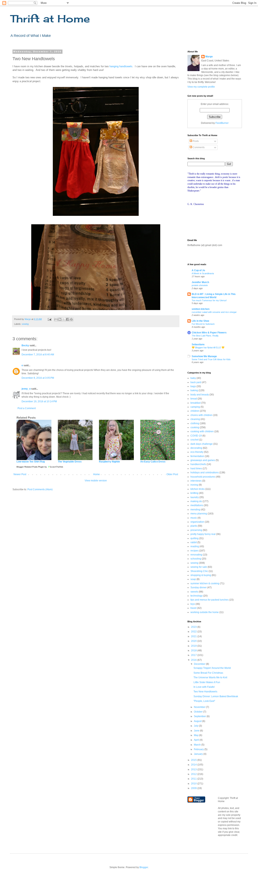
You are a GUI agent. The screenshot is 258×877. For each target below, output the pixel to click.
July (196, 725)
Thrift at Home (50, 18)
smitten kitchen (200, 309)
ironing (194, 484)
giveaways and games (202, 460)
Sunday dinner (198, 587)
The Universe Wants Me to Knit (210, 677)
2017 (194, 655)
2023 (194, 627)
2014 (194, 764)
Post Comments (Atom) (40, 489)
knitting (194, 493)
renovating (196, 554)
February (199, 749)
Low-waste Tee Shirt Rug (31, 461)
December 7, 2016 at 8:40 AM (38, 354)
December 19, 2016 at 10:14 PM (39, 401)
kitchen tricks (197, 489)
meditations (196, 505)
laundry (194, 497)
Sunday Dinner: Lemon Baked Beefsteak (216, 696)
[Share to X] (64, 319)
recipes (194, 550)
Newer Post (20, 474)
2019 (194, 645)
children (194, 411)
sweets (194, 591)
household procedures (202, 476)
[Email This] (56, 319)
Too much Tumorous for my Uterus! (209, 300)
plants (193, 525)
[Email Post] (49, 319)
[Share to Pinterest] (71, 319)
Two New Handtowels (205, 691)
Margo (209, 56)
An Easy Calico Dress (152, 461)
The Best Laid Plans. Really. (205, 335)
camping (195, 406)
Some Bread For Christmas (208, 672)
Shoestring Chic (199, 571)
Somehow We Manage (204, 356)
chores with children (201, 415)
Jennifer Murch (200, 282)
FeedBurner (222, 123)
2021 (194, 636)
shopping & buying (200, 575)
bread (193, 398)
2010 (194, 783)
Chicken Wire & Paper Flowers (209, 332)
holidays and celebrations (204, 472)
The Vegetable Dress (70, 461)
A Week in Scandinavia (203, 273)
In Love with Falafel (204, 687)
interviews (196, 480)
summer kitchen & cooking (204, 583)
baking (194, 390)
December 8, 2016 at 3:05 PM (38, 377)
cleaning (195, 419)
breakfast (195, 402)
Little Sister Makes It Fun (207, 682)
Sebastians (198, 344)
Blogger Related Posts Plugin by (32, 467)
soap (193, 579)
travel (193, 608)
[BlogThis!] (60, 319)
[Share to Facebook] (68, 319)
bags (193, 386)
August (198, 721)
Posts (195, 141)
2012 (194, 774)
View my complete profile (201, 86)
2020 (194, 641)
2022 (194, 631)
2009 (194, 788)
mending (195, 509)
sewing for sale (198, 567)
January (198, 754)
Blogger (143, 867)
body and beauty (199, 394)
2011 (194, 778)
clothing (194, 423)
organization (197, 521)
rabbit (193, 542)
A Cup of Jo (198, 270)
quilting (194, 538)
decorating (196, 448)
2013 (194, 769)
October (198, 711)
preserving (196, 530)
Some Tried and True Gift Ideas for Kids (211, 359)
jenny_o (26, 388)
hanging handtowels (120, 66)
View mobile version (96, 480)
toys (192, 604)
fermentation (197, 456)
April (197, 739)
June (197, 730)
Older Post (172, 474)
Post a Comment (27, 408)
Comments (198, 147)
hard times (196, 468)
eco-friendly (196, 452)
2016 (194, 660)
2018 (194, 650)
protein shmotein (200, 285)
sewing (25, 324)
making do (196, 501)
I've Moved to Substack (203, 324)
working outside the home (204, 612)
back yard (195, 382)
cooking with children (202, 431)
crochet (194, 439)
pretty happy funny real (202, 534)
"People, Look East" (204, 701)
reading (194, 546)
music (193, 517)
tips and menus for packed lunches (209, 599)
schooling (195, 558)
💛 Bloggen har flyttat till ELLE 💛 (208, 347)
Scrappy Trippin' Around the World (212, 668)
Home (96, 474)
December (200, 664)
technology (196, 595)
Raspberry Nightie (109, 461)
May (196, 735)
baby (193, 378)
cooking (194, 427)
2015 (194, 760)
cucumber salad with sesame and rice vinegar (214, 312)
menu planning (198, 513)
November (200, 707)
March (197, 744)
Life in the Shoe (200, 321)
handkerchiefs (198, 464)
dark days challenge (201, 444)
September (200, 716)
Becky (25, 345)
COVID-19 (196, 435)
